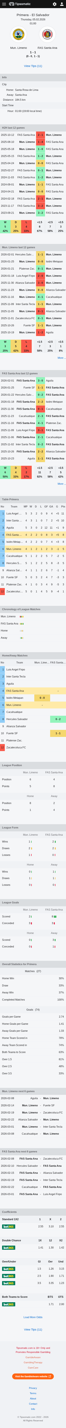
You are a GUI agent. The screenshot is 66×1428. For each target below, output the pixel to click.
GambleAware (33, 1357)
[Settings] (54, 4)
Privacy (33, 1388)
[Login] (62, 4)
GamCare (33, 1367)
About (33, 1398)
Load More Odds (33, 1317)
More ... (62, 358)
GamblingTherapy (33, 1362)
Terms (33, 1393)
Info (33, 1409)
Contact (33, 1404)
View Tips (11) (33, 66)
